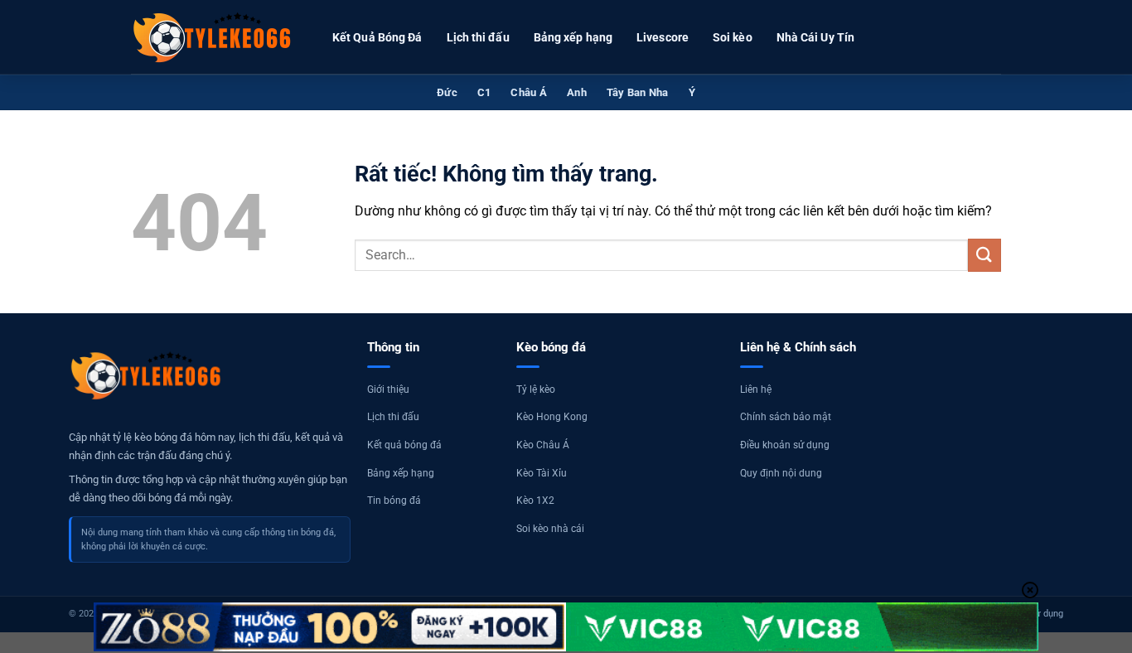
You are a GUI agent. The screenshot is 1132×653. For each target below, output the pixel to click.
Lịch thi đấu (478, 37)
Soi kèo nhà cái (550, 528)
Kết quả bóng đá (404, 445)
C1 (484, 92)
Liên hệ (756, 389)
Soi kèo (732, 37)
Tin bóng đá (394, 500)
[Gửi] (984, 255)
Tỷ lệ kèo (535, 389)
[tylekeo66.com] (214, 37)
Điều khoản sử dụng (785, 445)
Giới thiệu (388, 389)
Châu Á (528, 92)
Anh (577, 92)
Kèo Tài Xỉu (541, 473)
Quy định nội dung (781, 473)
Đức (447, 92)
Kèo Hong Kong (552, 417)
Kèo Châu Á (542, 445)
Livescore (662, 37)
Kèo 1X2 (535, 500)
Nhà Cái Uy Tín (815, 37)
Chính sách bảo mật (785, 417)
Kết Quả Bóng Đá (377, 37)
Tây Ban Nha (638, 92)
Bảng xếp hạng (573, 37)
